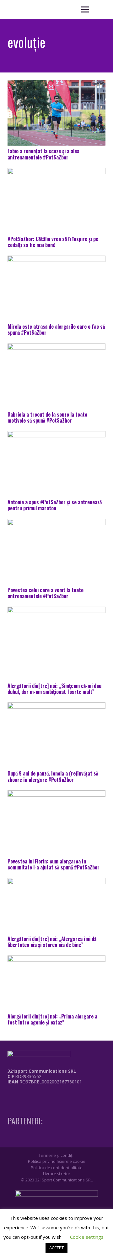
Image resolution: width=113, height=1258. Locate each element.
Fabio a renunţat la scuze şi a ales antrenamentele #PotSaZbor (43, 154)
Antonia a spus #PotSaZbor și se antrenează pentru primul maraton (55, 505)
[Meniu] (85, 9)
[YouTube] (33, 1094)
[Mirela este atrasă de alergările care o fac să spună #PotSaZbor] (56, 288)
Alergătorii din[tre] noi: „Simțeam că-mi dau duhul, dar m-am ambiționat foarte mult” (54, 688)
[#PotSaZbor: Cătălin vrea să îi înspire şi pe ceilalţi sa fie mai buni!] (56, 201)
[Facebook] (9, 1094)
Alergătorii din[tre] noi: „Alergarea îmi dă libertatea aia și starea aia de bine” (52, 942)
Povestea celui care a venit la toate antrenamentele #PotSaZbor (45, 593)
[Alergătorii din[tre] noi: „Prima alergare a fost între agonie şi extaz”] (56, 983)
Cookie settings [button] (87, 1237)
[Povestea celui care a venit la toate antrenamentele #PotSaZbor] (56, 552)
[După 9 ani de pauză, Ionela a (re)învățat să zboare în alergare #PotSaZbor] (56, 735)
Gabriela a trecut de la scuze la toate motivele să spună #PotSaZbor (47, 417)
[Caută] (100, 9)
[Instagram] (21, 1095)
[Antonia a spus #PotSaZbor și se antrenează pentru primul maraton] (56, 464)
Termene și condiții (56, 1155)
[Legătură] (40, 1096)
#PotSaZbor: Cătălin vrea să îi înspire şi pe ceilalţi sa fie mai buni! (53, 242)
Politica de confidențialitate (57, 1167)
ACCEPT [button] (56, 1247)
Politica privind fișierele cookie (56, 1161)
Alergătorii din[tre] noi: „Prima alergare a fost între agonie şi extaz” (52, 1019)
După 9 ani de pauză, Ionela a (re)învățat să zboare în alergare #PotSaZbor (53, 776)
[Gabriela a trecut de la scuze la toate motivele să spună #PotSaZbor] (56, 376)
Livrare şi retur (56, 1173)
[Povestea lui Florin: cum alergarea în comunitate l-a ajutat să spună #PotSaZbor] (56, 823)
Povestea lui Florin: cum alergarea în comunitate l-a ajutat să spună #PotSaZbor (54, 864)
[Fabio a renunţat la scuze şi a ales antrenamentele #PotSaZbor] (56, 113)
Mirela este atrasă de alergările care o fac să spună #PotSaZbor (56, 329)
